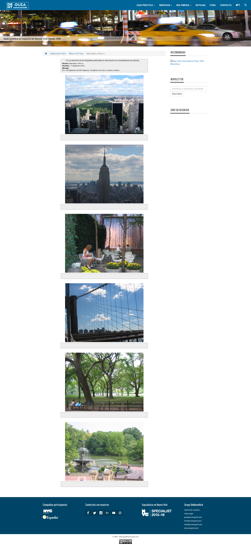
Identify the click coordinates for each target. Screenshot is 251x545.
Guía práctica (145, 5)
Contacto (226, 5)
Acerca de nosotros (192, 510)
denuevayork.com (191, 528)
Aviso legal (188, 513)
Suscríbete (177, 93)
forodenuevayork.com (192, 520)
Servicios (165, 5)
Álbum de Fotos (76, 53)
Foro (213, 5)
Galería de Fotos (58, 53)
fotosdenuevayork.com (193, 524)
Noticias (200, 5)
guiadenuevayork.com (193, 517)
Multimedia (183, 5)
